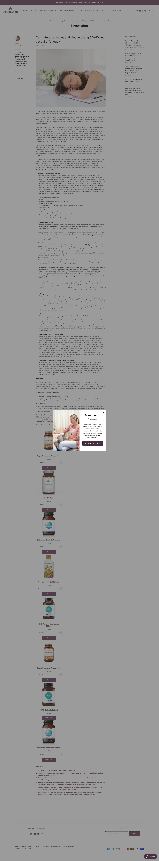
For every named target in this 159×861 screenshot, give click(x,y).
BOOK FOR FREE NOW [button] (92, 443)
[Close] (103, 412)
